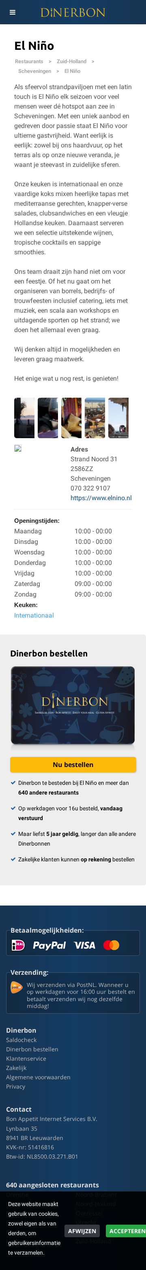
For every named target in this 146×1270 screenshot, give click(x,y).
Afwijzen (82, 1231)
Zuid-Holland (71, 61)
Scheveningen (34, 71)
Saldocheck (21, 1040)
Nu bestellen (73, 764)
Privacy (15, 1086)
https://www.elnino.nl (101, 498)
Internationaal (34, 615)
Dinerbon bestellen (32, 1049)
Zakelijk (16, 1068)
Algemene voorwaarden (38, 1077)
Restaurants (29, 61)
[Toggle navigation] (12, 12)
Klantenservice (26, 1058)
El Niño (72, 71)
